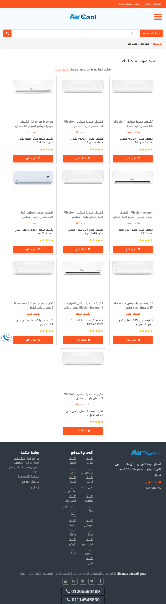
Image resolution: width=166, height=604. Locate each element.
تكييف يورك (89, 508)
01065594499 (85, 591)
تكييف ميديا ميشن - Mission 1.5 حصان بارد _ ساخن (83, 124)
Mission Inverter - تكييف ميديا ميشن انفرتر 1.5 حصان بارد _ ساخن (34, 126)
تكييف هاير (89, 561)
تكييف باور (70, 506)
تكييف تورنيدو (89, 499)
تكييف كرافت (72, 523)
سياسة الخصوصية (28, 476)
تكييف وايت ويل (70, 499)
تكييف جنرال (89, 532)
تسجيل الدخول (152, 4)
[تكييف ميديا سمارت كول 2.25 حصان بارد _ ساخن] (33, 188)
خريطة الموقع (30, 481)
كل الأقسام (153, 33)
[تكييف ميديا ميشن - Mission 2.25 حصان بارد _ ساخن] (83, 188)
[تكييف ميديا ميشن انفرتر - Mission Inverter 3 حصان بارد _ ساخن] (83, 279)
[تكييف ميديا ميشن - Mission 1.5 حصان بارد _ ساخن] (83, 98)
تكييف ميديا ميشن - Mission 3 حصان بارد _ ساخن (83, 396)
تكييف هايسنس (87, 542)
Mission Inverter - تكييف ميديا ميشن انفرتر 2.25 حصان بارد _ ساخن (133, 217)
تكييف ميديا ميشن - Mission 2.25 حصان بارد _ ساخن (83, 215)
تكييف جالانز (72, 532)
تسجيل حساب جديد (129, 4)
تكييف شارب (89, 461)
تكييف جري (72, 470)
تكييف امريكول (88, 523)
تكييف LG (87, 487)
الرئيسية (157, 43)
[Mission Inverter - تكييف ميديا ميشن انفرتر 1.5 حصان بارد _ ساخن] (33, 98)
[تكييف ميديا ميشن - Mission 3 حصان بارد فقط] (33, 279)
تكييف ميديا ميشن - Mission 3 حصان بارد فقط (33, 305)
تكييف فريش (89, 480)
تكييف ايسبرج (89, 551)
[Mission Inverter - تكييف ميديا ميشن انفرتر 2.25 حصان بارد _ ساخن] (133, 188)
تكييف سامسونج (70, 489)
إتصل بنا (34, 487)
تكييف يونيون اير (87, 470)
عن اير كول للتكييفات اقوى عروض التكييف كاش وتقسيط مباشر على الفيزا (23, 465)
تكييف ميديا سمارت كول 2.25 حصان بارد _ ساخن (36, 215)
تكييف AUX (72, 551)
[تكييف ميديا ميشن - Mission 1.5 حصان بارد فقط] (133, 98)
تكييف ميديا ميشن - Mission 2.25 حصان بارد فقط (133, 305)
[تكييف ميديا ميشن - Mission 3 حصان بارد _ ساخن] (83, 370)
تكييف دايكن (72, 542)
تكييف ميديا (62, 69)
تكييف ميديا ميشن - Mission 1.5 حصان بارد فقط (133, 124)
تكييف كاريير (72, 461)
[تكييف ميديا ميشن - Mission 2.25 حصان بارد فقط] (133, 279)
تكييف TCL (72, 513)
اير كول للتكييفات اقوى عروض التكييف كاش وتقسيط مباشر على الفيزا (66, 574)
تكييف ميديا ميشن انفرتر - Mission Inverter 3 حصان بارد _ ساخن (83, 308)
